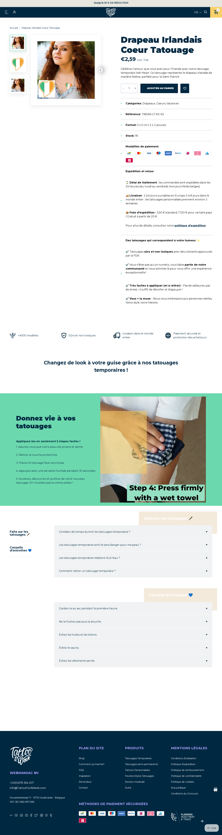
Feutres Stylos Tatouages (139, 776)
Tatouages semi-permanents (141, 764)
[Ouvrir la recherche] (205, 12)
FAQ (81, 770)
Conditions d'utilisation (183, 758)
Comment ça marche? (91, 764)
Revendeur (85, 781)
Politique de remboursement (187, 770)
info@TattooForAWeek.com (28, 788)
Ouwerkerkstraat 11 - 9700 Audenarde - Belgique (37, 797)
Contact (83, 787)
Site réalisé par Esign (202, 821)
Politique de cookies (182, 781)
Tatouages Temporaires (138, 758)
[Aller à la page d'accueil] (111, 12)
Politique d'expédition (183, 764)
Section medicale (135, 781)
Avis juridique (178, 787)
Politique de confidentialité (186, 776)
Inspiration (85, 776)
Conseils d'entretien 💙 (21, 549)
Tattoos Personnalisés (137, 770)
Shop (82, 758)
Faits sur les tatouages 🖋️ (20, 533)
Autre (128, 787)
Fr (196, 12)
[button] (100, 70)
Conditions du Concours (184, 793)
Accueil (14, 27)
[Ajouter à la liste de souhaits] (184, 88)
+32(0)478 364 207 (22, 782)
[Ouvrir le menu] (6, 12)
